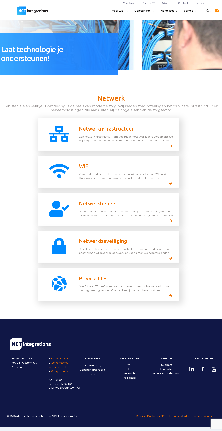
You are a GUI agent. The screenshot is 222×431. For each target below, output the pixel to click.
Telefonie (129, 373)
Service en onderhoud (166, 373)
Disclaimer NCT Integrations (164, 416)
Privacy (140, 416)
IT (129, 368)
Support (166, 364)
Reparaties (166, 369)
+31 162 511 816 (59, 358)
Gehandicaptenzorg (92, 369)
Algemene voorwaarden (199, 416)
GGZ (92, 374)
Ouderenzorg (92, 365)
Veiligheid (129, 377)
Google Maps (59, 371)
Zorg (129, 364)
